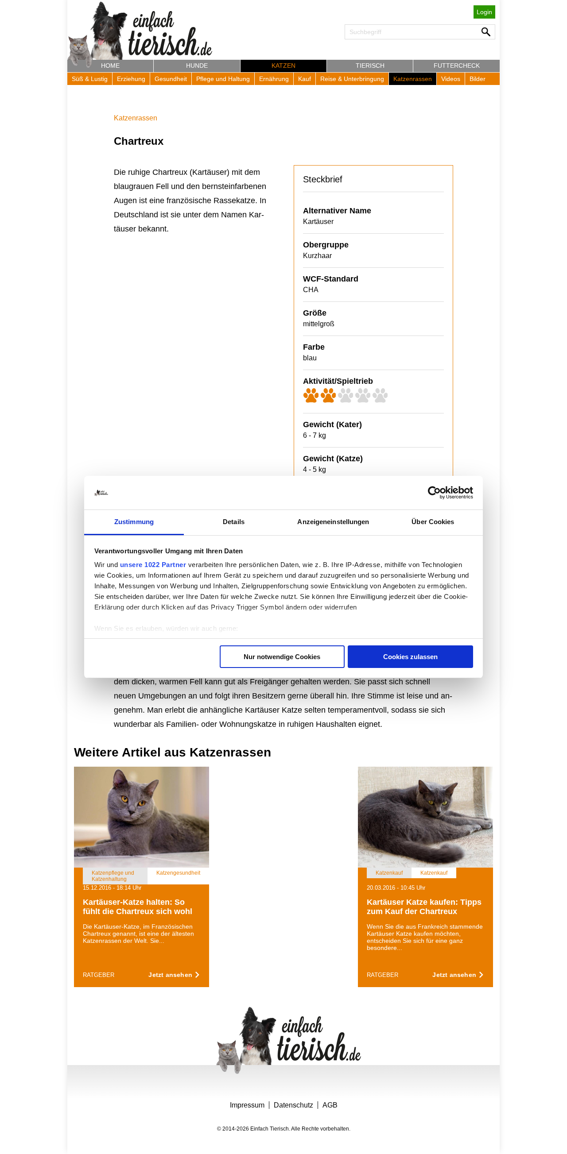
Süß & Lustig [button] (90, 78)
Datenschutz (293, 1105)
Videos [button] (450, 78)
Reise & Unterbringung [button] (352, 78)
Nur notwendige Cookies (282, 656)
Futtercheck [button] (457, 65)
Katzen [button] (283, 65)
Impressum (247, 1105)
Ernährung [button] (274, 78)
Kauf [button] (304, 78)
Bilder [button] (477, 78)
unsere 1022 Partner (153, 564)
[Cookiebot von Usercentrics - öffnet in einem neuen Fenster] (434, 492)
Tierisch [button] (370, 65)
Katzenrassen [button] (412, 78)
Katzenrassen (135, 118)
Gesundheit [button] (171, 78)
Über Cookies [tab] (433, 521)
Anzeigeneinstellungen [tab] (333, 521)
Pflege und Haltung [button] (223, 78)
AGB (330, 1105)
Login (484, 11)
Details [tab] (234, 521)
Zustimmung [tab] (134, 521)
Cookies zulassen (410, 656)
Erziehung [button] (131, 78)
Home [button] (110, 65)
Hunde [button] (197, 65)
